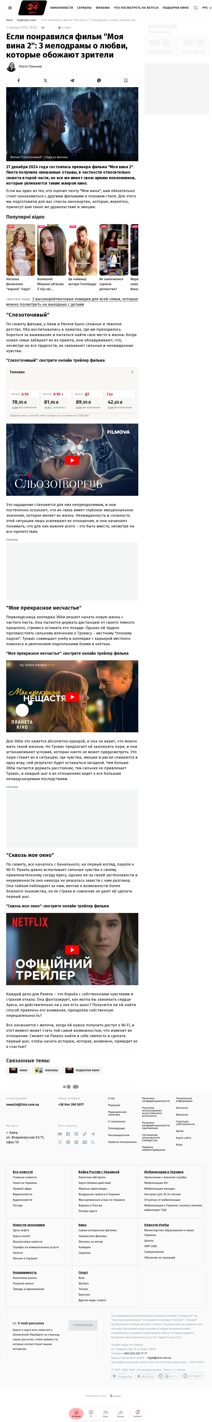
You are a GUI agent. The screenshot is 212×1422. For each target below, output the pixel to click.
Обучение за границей (159, 1257)
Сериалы (84, 8)
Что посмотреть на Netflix (136, 8)
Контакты (182, 1108)
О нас (111, 1098)
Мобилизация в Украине (164, 1172)
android (122, 1375)
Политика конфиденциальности (156, 1100)
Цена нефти (21, 1230)
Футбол (83, 1283)
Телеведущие (116, 1128)
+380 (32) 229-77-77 (135, 1353)
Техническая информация (184, 1100)
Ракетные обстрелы (91, 1177)
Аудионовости (22, 1200)
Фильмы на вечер (90, 1241)
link (59, 1133)
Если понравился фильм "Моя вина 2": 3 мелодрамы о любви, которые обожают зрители (89, 20)
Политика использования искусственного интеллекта (152, 1112)
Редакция (114, 1105)
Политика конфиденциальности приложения (156, 1126)
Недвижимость (25, 1272)
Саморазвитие (154, 1252)
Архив (180, 1131)
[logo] (32, 7)
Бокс (81, 1278)
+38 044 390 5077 (71, 1105)
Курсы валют (21, 1236)
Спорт (83, 1272)
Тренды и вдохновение (28, 1289)
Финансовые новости (27, 1241)
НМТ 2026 (150, 1246)
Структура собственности (185, 1123)
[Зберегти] (126, 80)
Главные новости (25, 1177)
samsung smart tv (193, 1375)
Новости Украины (25, 1183)
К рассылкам (83, 1325)
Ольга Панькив (30, 66)
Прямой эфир (22, 1188)
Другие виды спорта (92, 1300)
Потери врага (87, 1211)
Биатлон (84, 1294)
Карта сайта (183, 1138)
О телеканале (116, 1121)
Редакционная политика (117, 1113)
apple (145, 1375)
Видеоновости (23, 1194)
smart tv (168, 1375)
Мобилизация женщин (159, 1188)
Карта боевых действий (94, 1183)
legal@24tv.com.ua (159, 1357)
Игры (179, 1144)
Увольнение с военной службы (165, 1177)
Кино (9, 20)
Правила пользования (122, 1142)
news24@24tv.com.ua (22, 1105)
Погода (18, 1205)
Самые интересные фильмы (97, 1230)
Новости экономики (29, 1225)
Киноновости (61, 8)
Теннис (83, 1289)
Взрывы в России (90, 1205)
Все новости (23, 1172)
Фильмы (103, 8)
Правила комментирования (153, 1148)
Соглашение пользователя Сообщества (151, 1138)
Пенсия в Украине (25, 1258)
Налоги (18, 1253)
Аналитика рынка (25, 1278)
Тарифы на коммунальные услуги (36, 1247)
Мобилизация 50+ (156, 1183)
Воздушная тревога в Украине (99, 1194)
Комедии (84, 1247)
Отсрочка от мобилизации (162, 1200)
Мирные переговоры (92, 1188)
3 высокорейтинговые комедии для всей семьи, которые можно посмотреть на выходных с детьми (72, 302)
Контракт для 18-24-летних (162, 1194)
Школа (148, 1240)
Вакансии (182, 1114)
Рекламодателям (118, 1135)
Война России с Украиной (98, 1172)
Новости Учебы (156, 1225)
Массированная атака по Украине (101, 1200)
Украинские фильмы (92, 1236)
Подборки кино (176, 8)
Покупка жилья (23, 1283)
